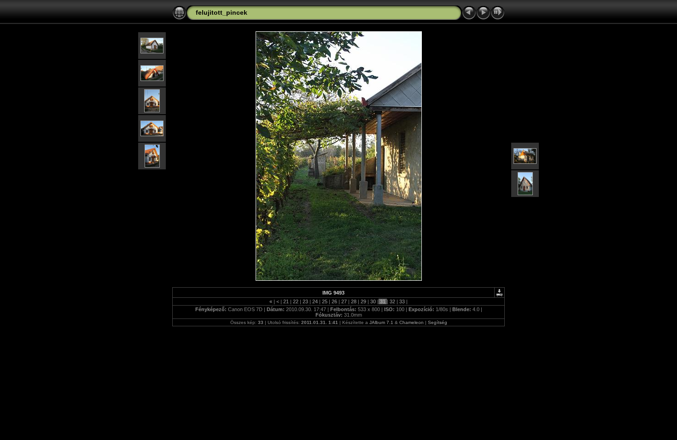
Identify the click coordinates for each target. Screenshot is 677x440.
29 (363, 301)
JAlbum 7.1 (381, 322)
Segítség (437, 322)
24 (315, 301)
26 (334, 301)
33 (402, 301)
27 (344, 301)
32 (392, 301)
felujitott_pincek (221, 12)
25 (325, 301)
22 (296, 301)
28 (354, 301)
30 (373, 301)
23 (305, 301)
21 (286, 301)
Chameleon (411, 322)
